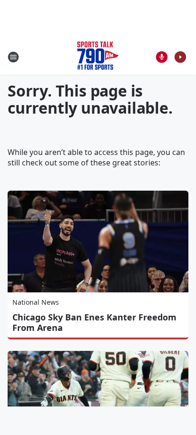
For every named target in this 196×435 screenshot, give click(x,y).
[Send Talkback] (161, 57)
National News (35, 302)
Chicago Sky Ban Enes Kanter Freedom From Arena (94, 322)
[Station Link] (98, 56)
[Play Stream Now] (180, 57)
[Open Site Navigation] (13, 57)
